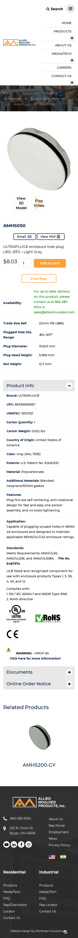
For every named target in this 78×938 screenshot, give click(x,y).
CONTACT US (61, 76)
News (53, 839)
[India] (64, 856)
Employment (59, 832)
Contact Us (11, 918)
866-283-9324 (20, 818)
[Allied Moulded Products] (19, 44)
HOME (67, 23)
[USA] (54, 856)
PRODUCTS (63, 31)
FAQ (6, 898)
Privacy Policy (59, 845)
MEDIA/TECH (62, 54)
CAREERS (64, 68)
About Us (56, 819)
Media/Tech (11, 892)
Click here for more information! (35, 658)
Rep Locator (48, 905)
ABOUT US (63, 45)
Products (10, 885)
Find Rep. (39, 279)
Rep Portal (57, 826)
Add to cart (50, 263)
